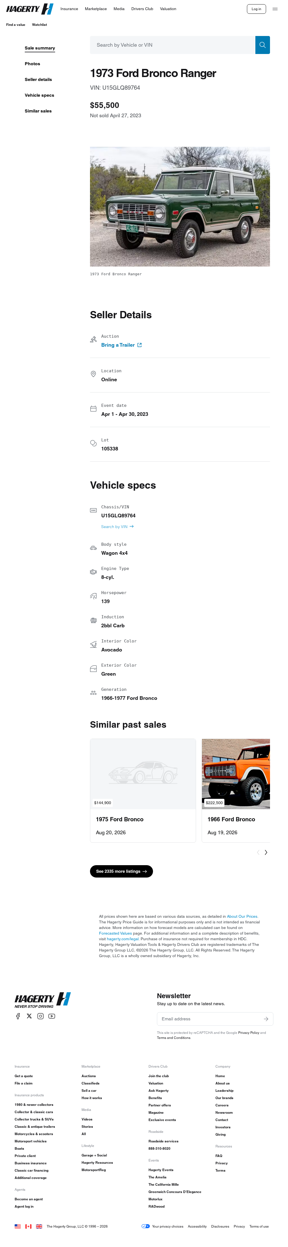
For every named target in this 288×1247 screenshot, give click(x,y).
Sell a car (89, 1090)
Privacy (221, 1163)
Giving (220, 1134)
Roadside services (163, 1141)
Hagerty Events (161, 1170)
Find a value (15, 24)
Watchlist (39, 24)
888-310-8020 (159, 1148)
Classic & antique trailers (35, 1126)
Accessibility (197, 1226)
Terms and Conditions (173, 1037)
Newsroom (224, 1112)
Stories (87, 1126)
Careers (222, 1105)
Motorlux (155, 1199)
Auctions (89, 1076)
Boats (19, 1148)
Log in (256, 9)
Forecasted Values (115, 933)
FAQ (218, 1156)
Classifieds (91, 1083)
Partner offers (159, 1105)
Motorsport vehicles (31, 1141)
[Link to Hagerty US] (18, 1226)
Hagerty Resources (97, 1162)
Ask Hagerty (158, 1090)
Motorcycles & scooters (34, 1134)
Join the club (158, 1076)
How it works (92, 1098)
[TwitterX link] (29, 1016)
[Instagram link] (40, 1016)
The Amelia (157, 1177)
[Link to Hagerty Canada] (28, 1226)
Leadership (224, 1090)
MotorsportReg (94, 1170)
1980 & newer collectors (34, 1104)
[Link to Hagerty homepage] (43, 1000)
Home (220, 1076)
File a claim (24, 1083)
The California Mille (163, 1184)
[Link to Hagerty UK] (39, 1226)
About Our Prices (242, 916)
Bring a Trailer (118, 345)
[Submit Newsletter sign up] (266, 1019)
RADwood (156, 1206)
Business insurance (31, 1163)
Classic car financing (31, 1170)
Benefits (155, 1098)
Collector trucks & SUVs (34, 1119)
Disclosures (220, 1226)
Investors (223, 1127)
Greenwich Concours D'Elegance (174, 1192)
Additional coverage (31, 1178)
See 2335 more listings (118, 871)
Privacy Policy (248, 1032)
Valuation (155, 1083)
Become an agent (29, 1199)
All (84, 1134)
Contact (221, 1120)
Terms (220, 1170)
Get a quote (24, 1076)
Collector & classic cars (34, 1112)
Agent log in (24, 1206)
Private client (25, 1156)
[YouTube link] (51, 1016)
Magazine (156, 1112)
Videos (87, 1119)
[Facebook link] (18, 1016)
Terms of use (259, 1226)
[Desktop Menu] (275, 9)
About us (222, 1083)
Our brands (224, 1098)
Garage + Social (94, 1155)
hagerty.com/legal (123, 939)
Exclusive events (162, 1120)
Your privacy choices (167, 1226)
